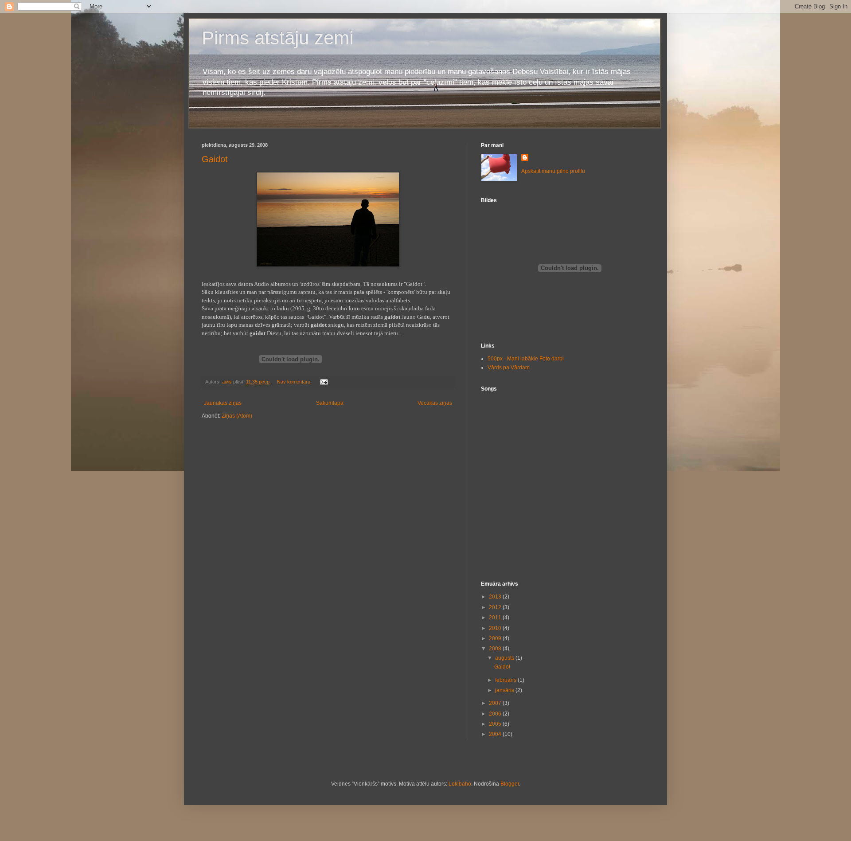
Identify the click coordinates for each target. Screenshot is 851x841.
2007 (496, 703)
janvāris (505, 690)
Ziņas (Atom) (237, 416)
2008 (496, 648)
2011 (496, 617)
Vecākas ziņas (435, 403)
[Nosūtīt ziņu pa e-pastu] (323, 381)
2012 (496, 607)
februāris (506, 680)
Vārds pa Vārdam (509, 367)
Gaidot (215, 159)
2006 (496, 714)
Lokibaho (460, 784)
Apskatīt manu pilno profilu (553, 171)
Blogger (509, 784)
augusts (505, 658)
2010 (496, 628)
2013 (496, 597)
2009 (496, 638)
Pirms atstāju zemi (277, 37)
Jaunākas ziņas (223, 403)
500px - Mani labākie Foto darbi (526, 359)
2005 (496, 724)
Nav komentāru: (295, 381)
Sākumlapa (330, 403)
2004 (496, 734)
